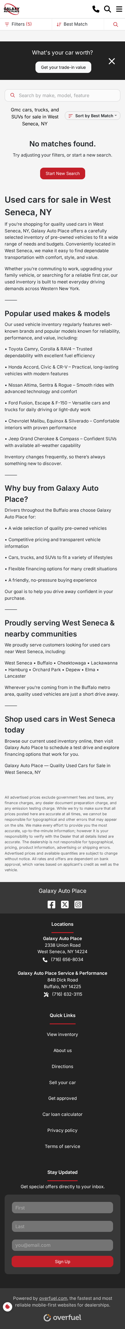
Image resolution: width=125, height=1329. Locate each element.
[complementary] (107, 1311)
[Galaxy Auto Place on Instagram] (76, 903)
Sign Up (62, 1261)
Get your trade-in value (63, 67)
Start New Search (63, 173)
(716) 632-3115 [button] (67, 994)
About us (62, 1050)
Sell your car (62, 1082)
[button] (96, 9)
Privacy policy (62, 1130)
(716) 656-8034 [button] (67, 959)
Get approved (62, 1098)
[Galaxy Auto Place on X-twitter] (62, 903)
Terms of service (62, 1146)
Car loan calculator (62, 1114)
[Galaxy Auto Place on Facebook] (49, 903)
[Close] (112, 61)
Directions (62, 1066)
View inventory (62, 1034)
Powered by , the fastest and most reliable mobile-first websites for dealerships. (62, 1301)
